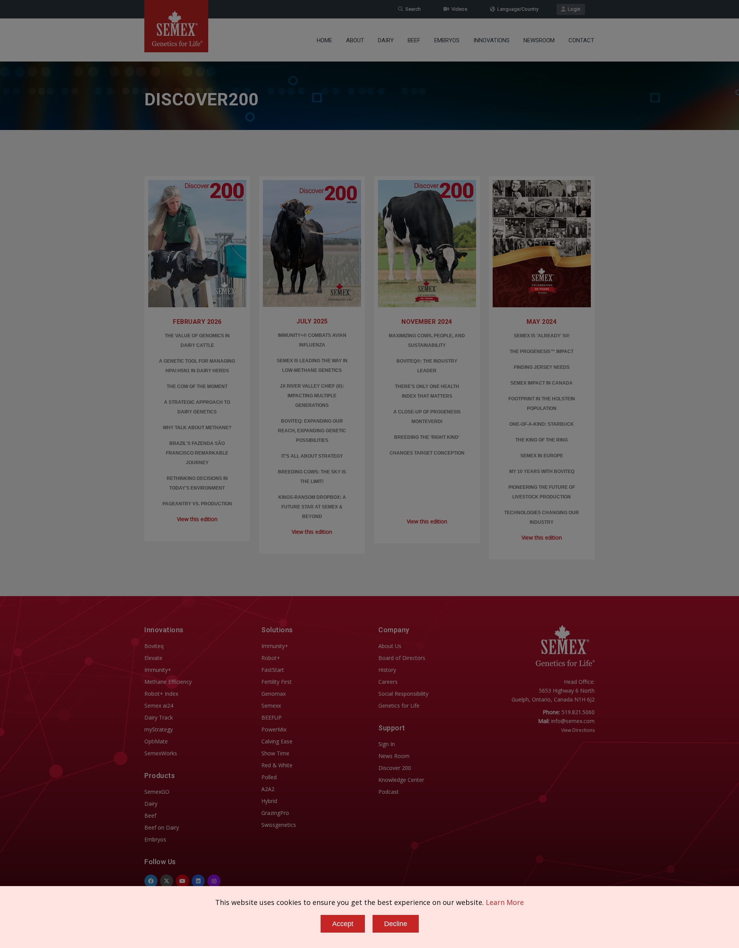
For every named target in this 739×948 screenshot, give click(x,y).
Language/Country (516, 9)
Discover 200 (394, 767)
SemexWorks (160, 753)
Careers (388, 681)
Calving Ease (277, 741)
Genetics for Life (399, 705)
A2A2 (267, 789)
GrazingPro (275, 812)
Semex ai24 (158, 705)
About (355, 40)
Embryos (447, 40)
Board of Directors (401, 657)
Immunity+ (157, 669)
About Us (389, 646)
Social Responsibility (403, 693)
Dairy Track (158, 717)
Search (412, 9)
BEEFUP (271, 717)
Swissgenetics (278, 824)
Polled (269, 777)
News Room (394, 756)
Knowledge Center (401, 779)
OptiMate (156, 741)
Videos (458, 9)
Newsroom (539, 40)
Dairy (386, 40)
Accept (342, 924)
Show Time (275, 753)
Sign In (386, 744)
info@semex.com (573, 721)
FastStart (272, 669)
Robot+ (270, 657)
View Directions (578, 730)
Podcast (388, 791)
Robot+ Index (161, 693)
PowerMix (273, 729)
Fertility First (276, 681)
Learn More (505, 902)
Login (572, 9)
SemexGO (156, 791)
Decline (395, 924)
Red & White (277, 765)
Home (324, 40)
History (387, 669)
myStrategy (158, 729)
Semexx (271, 705)
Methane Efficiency (168, 681)
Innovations (491, 40)
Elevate (153, 657)
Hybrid (269, 801)
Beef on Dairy (161, 827)
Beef (414, 40)
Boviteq (154, 646)
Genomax (273, 693)
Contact (581, 40)
